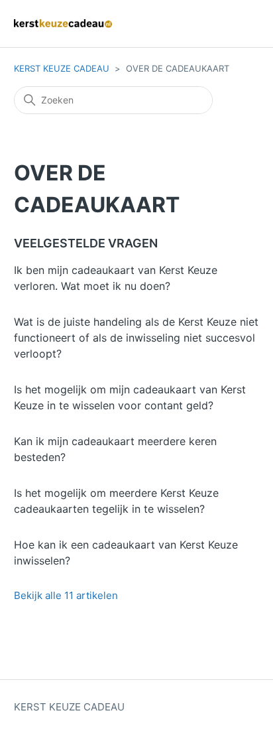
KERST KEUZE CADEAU (61, 68)
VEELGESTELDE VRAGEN (86, 243)
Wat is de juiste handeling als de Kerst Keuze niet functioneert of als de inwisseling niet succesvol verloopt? (136, 337)
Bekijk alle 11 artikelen (66, 595)
